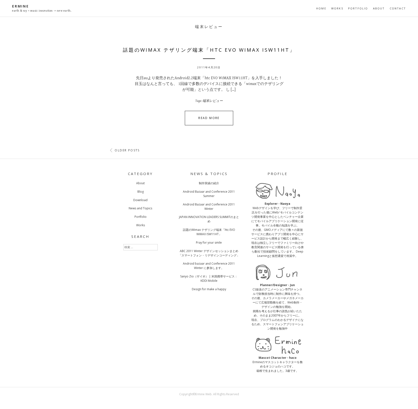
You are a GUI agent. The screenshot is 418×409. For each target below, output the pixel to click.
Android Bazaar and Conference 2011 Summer (209, 194)
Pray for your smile (209, 242)
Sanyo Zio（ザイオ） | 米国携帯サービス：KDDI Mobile (209, 278)
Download (140, 200)
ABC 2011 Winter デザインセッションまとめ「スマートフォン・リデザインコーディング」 (209, 253)
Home (321, 8)
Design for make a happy (209, 289)
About (379, 8)
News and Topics (140, 208)
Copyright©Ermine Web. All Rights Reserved (209, 394)
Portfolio (358, 8)
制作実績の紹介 (209, 183)
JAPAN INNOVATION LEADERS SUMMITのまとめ (209, 219)
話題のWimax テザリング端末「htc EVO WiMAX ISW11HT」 (209, 50)
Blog (140, 192)
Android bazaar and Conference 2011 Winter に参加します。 (209, 265)
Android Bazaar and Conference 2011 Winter (209, 206)
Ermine (20, 6)
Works (337, 8)
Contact (398, 8)
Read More (209, 118)
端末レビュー (212, 101)
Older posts (126, 150)
